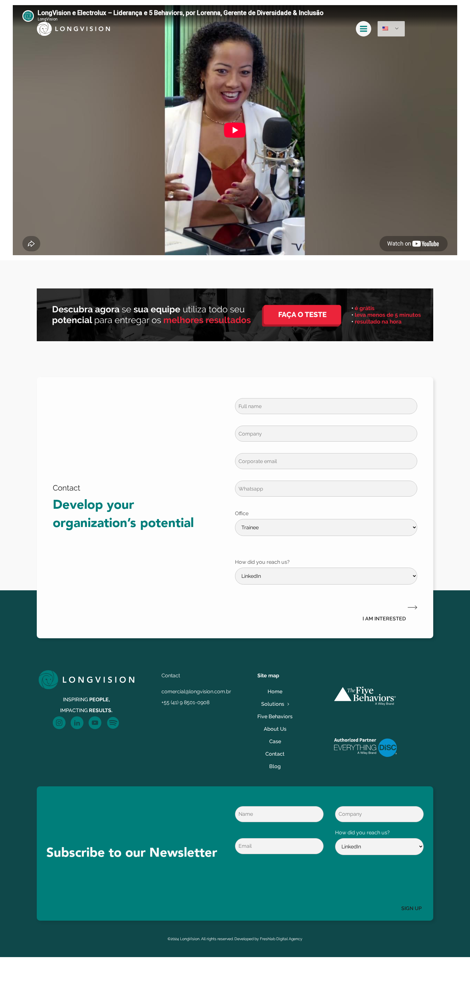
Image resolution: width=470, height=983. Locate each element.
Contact (275, 754)
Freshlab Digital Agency (281, 939)
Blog (275, 766)
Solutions (272, 704)
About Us (275, 729)
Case (275, 741)
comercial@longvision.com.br (196, 691)
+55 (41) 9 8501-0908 (185, 702)
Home (275, 691)
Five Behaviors (275, 716)
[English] (391, 28)
